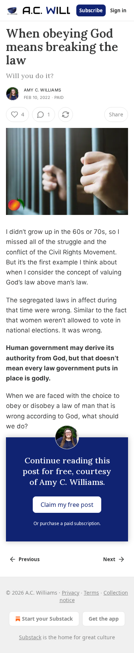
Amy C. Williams (42, 90)
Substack (30, 637)
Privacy (70, 592)
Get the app (104, 618)
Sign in (118, 10)
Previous (29, 559)
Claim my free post (67, 504)
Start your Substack (47, 618)
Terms (91, 592)
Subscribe (91, 10)
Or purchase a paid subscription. (67, 523)
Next (109, 559)
